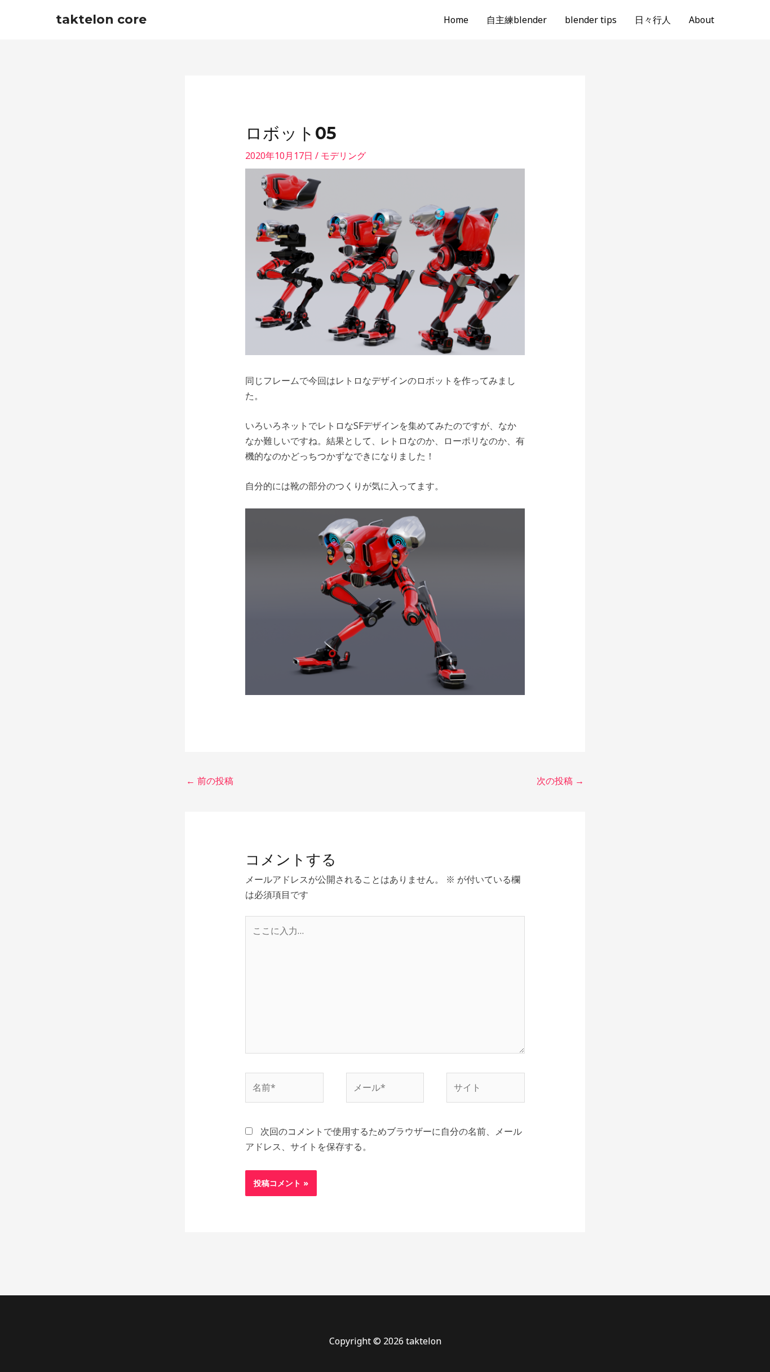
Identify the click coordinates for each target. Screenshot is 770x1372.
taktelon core (101, 19)
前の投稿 (209, 780)
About (701, 20)
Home (456, 20)
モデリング (343, 155)
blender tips (591, 20)
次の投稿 (560, 780)
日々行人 (653, 20)
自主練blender (516, 20)
